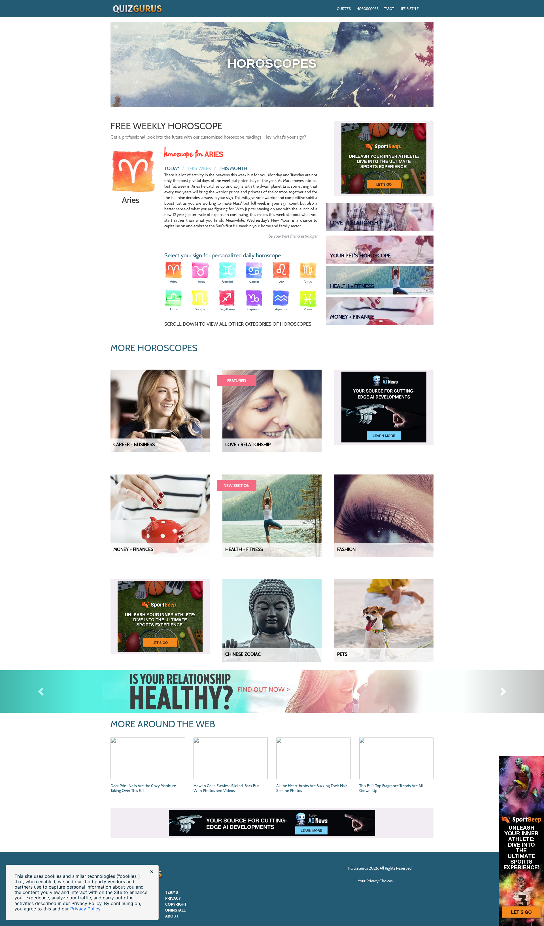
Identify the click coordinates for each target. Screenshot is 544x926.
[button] (41, 691)
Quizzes (344, 9)
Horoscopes (367, 9)
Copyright (176, 904)
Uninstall (175, 910)
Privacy (173, 898)
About (171, 916)
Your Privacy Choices (376, 880)
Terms (171, 892)
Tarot (389, 9)
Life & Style (409, 9)
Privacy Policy (85, 909)
